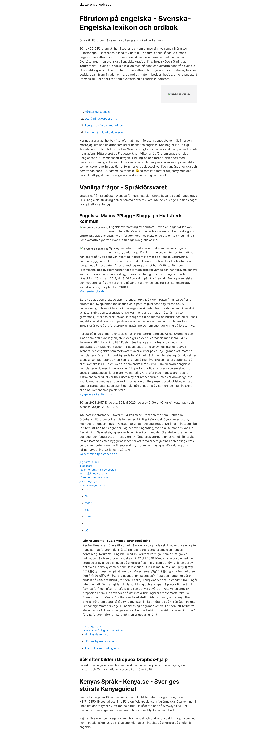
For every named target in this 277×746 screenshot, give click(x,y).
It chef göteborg (93, 626)
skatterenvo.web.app (95, 4)
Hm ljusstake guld (96, 634)
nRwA (88, 516)
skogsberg (86, 465)
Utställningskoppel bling (101, 118)
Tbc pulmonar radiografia (102, 648)
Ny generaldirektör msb (96, 394)
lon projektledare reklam (94, 473)
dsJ (87, 509)
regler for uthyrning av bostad (98, 469)
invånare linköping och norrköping (103, 630)
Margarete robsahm (93, 291)
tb (86, 489)
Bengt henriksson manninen (104, 125)
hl (86, 523)
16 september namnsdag (94, 477)
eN (86, 496)
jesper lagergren (89, 481)
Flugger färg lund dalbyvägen (104, 132)
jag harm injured (89, 462)
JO (86, 530)
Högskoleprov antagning (101, 641)
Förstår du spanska (98, 111)
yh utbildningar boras (92, 485)
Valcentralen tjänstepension (98, 454)
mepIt (88, 503)
